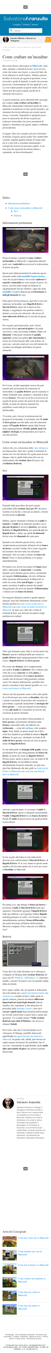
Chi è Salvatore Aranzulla (25, 1335)
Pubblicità (24, 1337)
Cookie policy (20, 1339)
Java (16, 210)
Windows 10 (20, 977)
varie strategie (40, 447)
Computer (17, 24)
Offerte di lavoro (35, 1337)
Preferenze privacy (34, 1339)
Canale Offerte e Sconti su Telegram (23, 39)
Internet (35, 24)
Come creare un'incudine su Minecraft (25, 207)
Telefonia (26, 24)
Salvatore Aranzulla (10, 60)
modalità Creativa (11, 291)
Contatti (16, 1337)
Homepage (9, 1335)
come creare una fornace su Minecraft (25, 687)
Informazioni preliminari (19, 203)
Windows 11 (32, 977)
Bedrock (18, 215)
